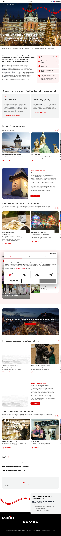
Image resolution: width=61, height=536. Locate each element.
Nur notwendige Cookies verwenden (13, 281)
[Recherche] (48, 1)
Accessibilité (44, 530)
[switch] (23, 275)
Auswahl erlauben (30, 280)
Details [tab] (30, 256)
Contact (7, 530)
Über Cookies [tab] (48, 256)
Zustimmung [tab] (12, 256)
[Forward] (58, 130)
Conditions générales (36, 530)
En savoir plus (26, 484)
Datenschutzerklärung (21, 268)
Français (57, 1)
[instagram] (24, 522)
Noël (32, 48)
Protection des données (25, 530)
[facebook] (27, 522)
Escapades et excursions (40, 48)
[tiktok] (34, 522)
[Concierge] (51, 1)
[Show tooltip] (59, 44)
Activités (27, 48)
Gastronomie (51, 48)
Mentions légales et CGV (15, 530)
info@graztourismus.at (28, 482)
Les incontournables (6, 48)
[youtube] (37, 522)
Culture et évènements (18, 48)
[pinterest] (30, 522)
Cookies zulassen (48, 280)
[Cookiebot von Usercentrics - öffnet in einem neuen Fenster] (51, 253)
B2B (49, 530)
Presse (53, 530)
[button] (57, 1)
